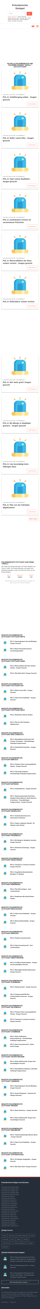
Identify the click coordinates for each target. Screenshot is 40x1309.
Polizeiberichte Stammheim (9, 1216)
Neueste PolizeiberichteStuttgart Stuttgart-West (13, 709)
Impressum (13, 1302)
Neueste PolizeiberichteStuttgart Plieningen (12, 981)
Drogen (9, 20)
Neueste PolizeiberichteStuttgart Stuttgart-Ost (12, 684)
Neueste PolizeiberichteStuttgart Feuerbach (12, 834)
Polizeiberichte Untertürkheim (10, 1218)
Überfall (9, 19)
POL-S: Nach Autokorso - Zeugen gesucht (23, 1110)
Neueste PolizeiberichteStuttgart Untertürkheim (12, 1056)
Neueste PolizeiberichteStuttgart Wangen (12, 1105)
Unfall (17, 18)
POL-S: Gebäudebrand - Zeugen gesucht (23, 788)
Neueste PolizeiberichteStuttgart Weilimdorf (12, 1129)
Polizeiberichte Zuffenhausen (10, 1226)
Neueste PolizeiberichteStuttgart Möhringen (12, 883)
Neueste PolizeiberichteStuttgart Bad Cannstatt (12, 733)
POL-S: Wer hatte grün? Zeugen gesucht (23, 673)
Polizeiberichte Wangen (8, 1222)
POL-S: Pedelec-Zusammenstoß (20, 938)
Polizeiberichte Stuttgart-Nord (10, 1189)
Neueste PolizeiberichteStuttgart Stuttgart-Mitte (13, 636)
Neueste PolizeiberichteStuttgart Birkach (12, 758)
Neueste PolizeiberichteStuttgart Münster (12, 932)
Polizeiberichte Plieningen (8, 1213)
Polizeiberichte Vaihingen (8, 1220)
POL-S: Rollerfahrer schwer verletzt (18, 302)
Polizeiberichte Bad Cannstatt (10, 1194)
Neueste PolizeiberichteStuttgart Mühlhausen (12, 908)
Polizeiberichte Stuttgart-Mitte (10, 1187)
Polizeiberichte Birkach (8, 1196)
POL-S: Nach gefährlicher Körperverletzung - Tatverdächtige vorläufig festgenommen (21, 1038)
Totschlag (22, 18)
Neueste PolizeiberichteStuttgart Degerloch (12, 810)
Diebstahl (14, 20)
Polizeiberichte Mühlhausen (9, 1207)
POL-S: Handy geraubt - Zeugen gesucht (23, 987)
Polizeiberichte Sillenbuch (8, 1214)
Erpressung (19, 20)
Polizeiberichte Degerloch (8, 1200)
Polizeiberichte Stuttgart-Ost (9, 1191)
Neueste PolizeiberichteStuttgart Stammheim (12, 1031)
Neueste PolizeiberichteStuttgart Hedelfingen (12, 859)
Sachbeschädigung (23, 19)
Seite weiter (33, 519)
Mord (26, 18)
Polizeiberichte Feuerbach (9, 1202)
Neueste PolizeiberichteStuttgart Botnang (12, 783)
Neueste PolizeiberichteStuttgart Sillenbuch (12, 1006)
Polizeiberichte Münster (8, 1209)
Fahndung (23, 16)
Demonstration (15, 19)
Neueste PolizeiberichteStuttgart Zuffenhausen (12, 1153)
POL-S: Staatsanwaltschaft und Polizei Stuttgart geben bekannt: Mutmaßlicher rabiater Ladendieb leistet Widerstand (23, 1259)
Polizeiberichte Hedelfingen (9, 1203)
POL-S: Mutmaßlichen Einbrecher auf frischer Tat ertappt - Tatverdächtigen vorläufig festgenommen (22, 741)
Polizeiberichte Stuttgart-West (10, 1192)
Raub (19, 16)
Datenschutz (4, 1302)
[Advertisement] (20, 44)
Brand (29, 18)
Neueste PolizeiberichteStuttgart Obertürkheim (12, 957)
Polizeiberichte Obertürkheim (9, 1211)
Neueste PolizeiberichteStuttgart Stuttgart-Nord (13, 660)
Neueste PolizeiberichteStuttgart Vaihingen (12, 1080)
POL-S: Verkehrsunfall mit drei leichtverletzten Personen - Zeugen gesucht (21, 996)
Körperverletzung (12, 18)
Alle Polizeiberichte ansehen (19, 1282)
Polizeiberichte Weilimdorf (9, 1224)
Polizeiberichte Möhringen (9, 1205)
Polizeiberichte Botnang (8, 1198)
